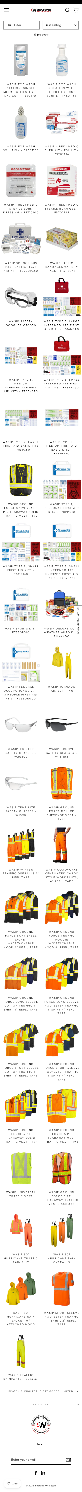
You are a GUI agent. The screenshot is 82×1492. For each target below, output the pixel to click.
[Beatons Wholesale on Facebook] (36, 1473)
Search (40, 1444)
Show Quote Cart (77, 621)
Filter (17, 25)
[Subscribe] (68, 1460)
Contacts (41, 1404)
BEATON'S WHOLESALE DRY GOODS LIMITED (41, 1391)
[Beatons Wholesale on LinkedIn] (43, 1473)
